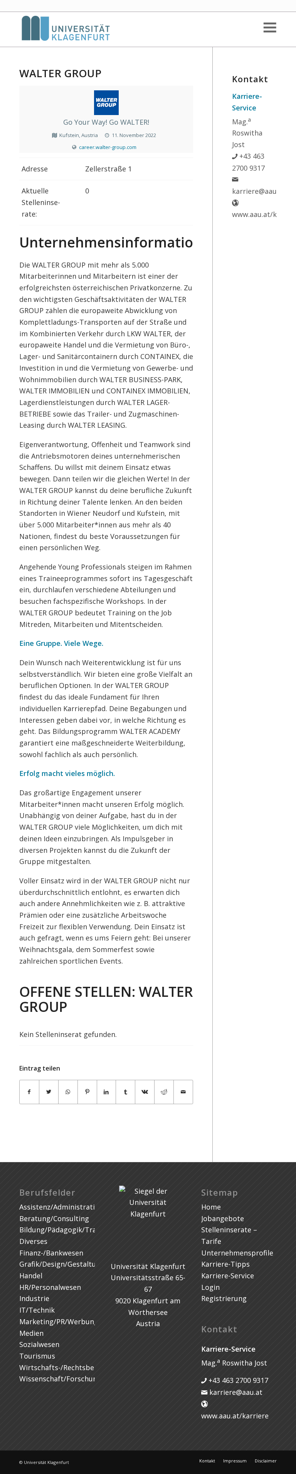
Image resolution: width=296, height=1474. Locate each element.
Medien (31, 1333)
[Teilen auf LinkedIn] (106, 1092)
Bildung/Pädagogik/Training (66, 1229)
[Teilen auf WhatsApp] (68, 1092)
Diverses (33, 1241)
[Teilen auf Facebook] (29, 1092)
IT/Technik (37, 1310)
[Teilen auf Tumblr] (125, 1092)
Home (211, 1206)
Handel (30, 1275)
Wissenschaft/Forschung (60, 1378)
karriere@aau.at (234, 1392)
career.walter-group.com (107, 147)
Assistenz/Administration (61, 1206)
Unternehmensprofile (237, 1252)
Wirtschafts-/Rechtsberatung (68, 1367)
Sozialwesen (39, 1344)
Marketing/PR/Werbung (58, 1321)
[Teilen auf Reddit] (164, 1092)
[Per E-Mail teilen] (183, 1092)
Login (210, 1287)
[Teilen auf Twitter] (48, 1092)
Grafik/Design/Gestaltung (61, 1264)
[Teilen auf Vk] (144, 1092)
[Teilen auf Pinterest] (87, 1092)
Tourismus (37, 1355)
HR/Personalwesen (50, 1287)
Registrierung (224, 1298)
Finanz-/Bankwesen (51, 1252)
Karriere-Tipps (225, 1264)
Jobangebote (222, 1218)
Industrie (34, 1298)
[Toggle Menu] (269, 27)
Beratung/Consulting (54, 1218)
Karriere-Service (227, 1275)
